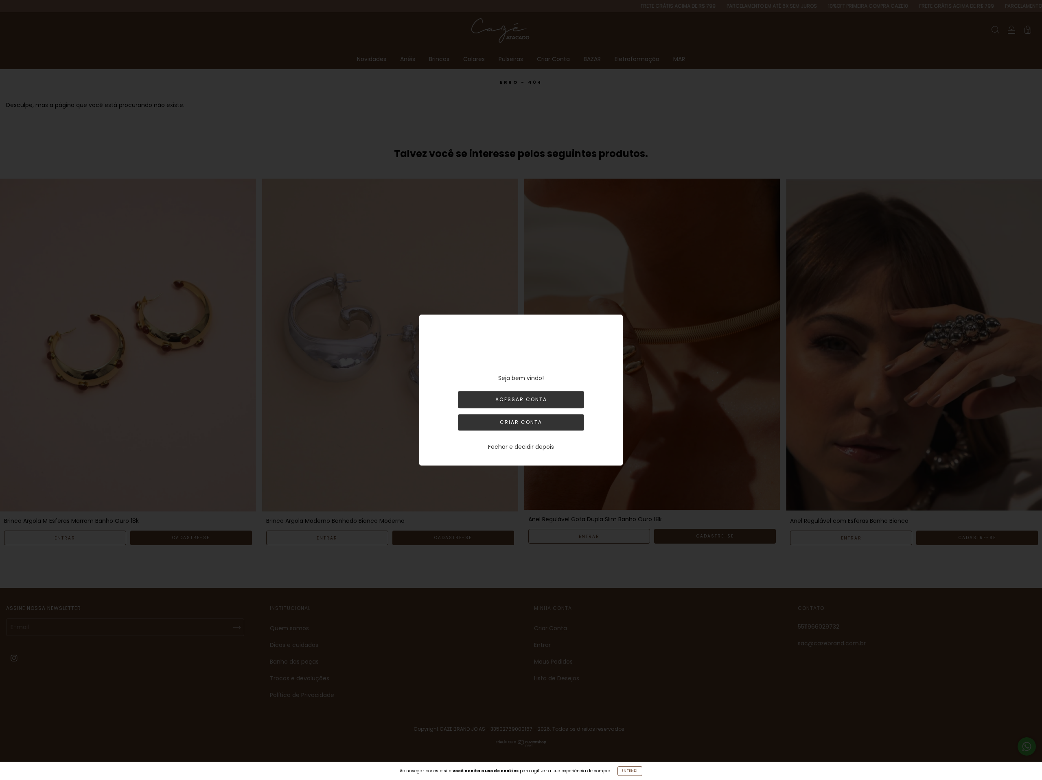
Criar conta (521, 422)
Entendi (630, 771)
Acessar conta (521, 399)
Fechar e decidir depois (521, 447)
